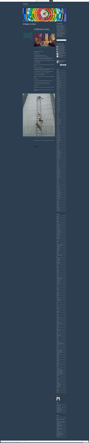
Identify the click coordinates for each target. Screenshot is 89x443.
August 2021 (58, 111)
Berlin (57, 219)
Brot (27, 33)
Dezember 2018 (59, 151)
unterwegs (24, 37)
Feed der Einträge (59, 408)
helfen (57, 268)
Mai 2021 (58, 116)
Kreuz (57, 303)
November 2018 (59, 153)
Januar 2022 (58, 106)
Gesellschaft (58, 263)
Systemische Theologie (59, 370)
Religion (58, 356)
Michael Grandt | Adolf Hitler (60, 28)
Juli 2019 (58, 143)
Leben (41, 30)
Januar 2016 (58, 210)
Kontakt (58, 430)
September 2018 (59, 156)
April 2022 (58, 103)
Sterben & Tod (58, 368)
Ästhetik (58, 216)
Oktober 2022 (58, 101)
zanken (31, 37)
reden (31, 36)
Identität (58, 273)
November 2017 (59, 173)
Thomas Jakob (60, 53)
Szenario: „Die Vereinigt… (62, 49)
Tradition (58, 380)
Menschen (31, 35)
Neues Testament (44, 30)
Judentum (58, 288)
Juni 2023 (58, 91)
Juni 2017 (58, 181)
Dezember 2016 (58, 191)
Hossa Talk (58, 271)
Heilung (58, 266)
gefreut (29, 34)
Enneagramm (58, 238)
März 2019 (58, 148)
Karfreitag (58, 293)
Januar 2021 (58, 118)
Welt (54, 30)
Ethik (57, 243)
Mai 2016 (58, 203)
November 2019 (59, 136)
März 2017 (58, 186)
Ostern (57, 338)
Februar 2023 (58, 96)
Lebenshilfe (58, 308)
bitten (26, 33)
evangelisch (58, 248)
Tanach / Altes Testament (60, 373)
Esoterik (58, 241)
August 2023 (58, 88)
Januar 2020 (58, 133)
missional (58, 326)
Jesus (39, 30)
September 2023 (59, 86)
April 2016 (58, 205)
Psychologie (48, 30)
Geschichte (58, 261)
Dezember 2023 (59, 81)
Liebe (57, 313)
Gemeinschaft (58, 258)
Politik (57, 348)
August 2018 (58, 158)
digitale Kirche (58, 233)
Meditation (58, 321)
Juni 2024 (58, 73)
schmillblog (25, 3)
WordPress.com (58, 411)
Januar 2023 (58, 98)
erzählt (30, 33)
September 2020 (59, 123)
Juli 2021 (58, 113)
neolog (57, 333)
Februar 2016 (58, 208)
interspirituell (58, 283)
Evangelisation (58, 246)
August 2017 (58, 178)
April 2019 (58, 146)
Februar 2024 (58, 78)
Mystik (57, 328)
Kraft (57, 301)
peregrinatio (58, 341)
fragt (31, 33)
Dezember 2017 (58, 171)
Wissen (30, 37)
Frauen (24, 34)
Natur (57, 331)
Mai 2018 (58, 163)
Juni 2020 (58, 126)
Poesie (57, 346)
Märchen (27, 35)
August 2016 (58, 198)
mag (24, 35)
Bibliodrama (58, 224)
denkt (29, 33)
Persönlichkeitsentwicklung (60, 343)
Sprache (58, 365)
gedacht (27, 34)
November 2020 (59, 121)
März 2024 (58, 76)
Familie (58, 251)
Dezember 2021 (58, 108)
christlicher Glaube (59, 231)
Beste (24, 33)
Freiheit (58, 253)
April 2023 (58, 93)
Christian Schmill (61, 48)
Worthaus (58, 390)
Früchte (26, 34)
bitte (25, 33)
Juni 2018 (58, 161)
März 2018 (58, 166)
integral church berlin (59, 428)
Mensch (29, 35)
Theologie (58, 375)
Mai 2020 (58, 128)
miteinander (27, 36)
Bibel (34, 30)
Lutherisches (58, 318)
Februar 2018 (58, 168)
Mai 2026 (58, 71)
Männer (25, 35)
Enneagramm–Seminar (59, 425)
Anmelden (58, 406)
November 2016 (59, 193)
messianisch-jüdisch (59, 323)
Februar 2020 (58, 131)
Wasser (27, 37)
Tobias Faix (58, 378)
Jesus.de (58, 286)
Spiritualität (51, 30)
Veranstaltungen (59, 385)
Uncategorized (58, 383)
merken (25, 36)
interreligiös (58, 281)
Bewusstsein (58, 221)
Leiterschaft (58, 311)
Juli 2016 (58, 200)
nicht (29, 36)
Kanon (57, 291)
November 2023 (59, 83)
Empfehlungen (58, 423)
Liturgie (58, 316)
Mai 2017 (58, 183)
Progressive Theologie (59, 351)
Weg (28, 37)
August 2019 (58, 141)
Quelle (30, 36)
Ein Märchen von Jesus (41, 29)
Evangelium (37, 30)
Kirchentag (58, 298)
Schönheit (58, 358)
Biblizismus (58, 226)
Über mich (58, 436)
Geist (57, 256)
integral (58, 276)
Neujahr (58, 336)
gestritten (31, 34)
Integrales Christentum (59, 278)
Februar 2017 (58, 188)
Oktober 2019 (58, 138)
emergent (58, 236)
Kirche (57, 296)
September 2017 (59, 176)
